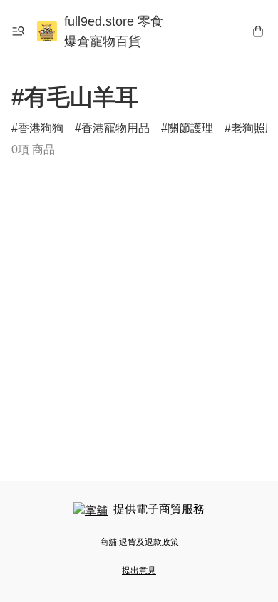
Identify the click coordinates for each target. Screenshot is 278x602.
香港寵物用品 (115, 128)
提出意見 (139, 571)
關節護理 (190, 128)
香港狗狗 (40, 128)
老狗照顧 (254, 128)
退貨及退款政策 (149, 542)
